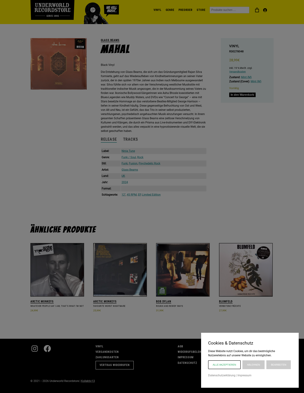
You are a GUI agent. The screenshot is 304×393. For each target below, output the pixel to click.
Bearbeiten (278, 364)
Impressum (244, 375)
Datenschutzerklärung (221, 375)
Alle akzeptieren (224, 364)
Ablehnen (253, 364)
